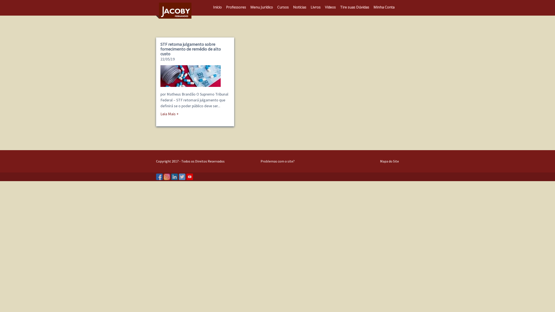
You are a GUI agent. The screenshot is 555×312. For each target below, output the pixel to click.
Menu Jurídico (261, 7)
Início (217, 7)
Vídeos (330, 7)
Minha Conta (384, 7)
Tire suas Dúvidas (354, 7)
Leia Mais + (169, 113)
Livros (316, 7)
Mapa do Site (389, 161)
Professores (236, 7)
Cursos (283, 7)
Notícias (299, 7)
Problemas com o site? (278, 161)
